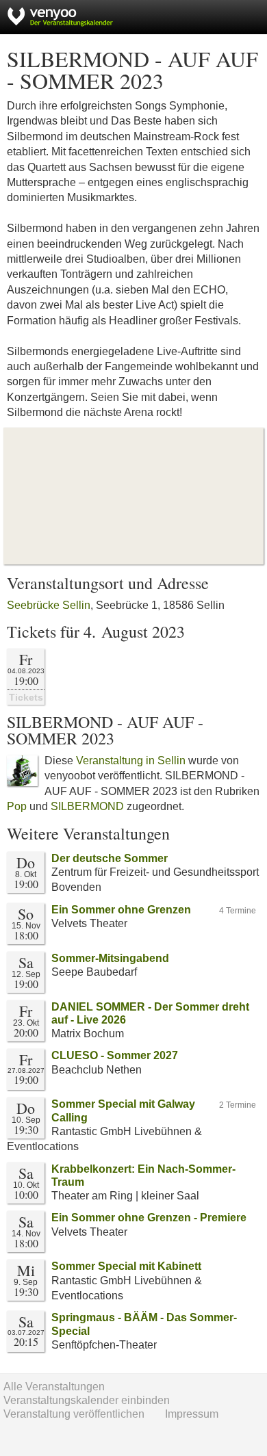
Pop (17, 806)
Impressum (191, 1414)
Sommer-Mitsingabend (110, 958)
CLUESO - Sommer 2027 (114, 1055)
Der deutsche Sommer (109, 858)
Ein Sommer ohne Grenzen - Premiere (148, 1217)
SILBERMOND (87, 806)
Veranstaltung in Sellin (131, 760)
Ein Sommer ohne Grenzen (121, 909)
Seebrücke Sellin (48, 605)
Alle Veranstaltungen (54, 1386)
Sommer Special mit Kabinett (126, 1266)
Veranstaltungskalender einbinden (86, 1400)
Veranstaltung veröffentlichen (73, 1414)
